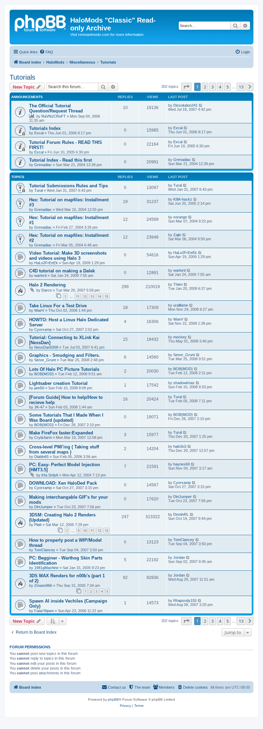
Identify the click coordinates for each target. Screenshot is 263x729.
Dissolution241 (185, 105)
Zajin (177, 235)
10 (85, 530)
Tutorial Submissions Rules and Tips (68, 185)
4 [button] (220, 87)
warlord (40, 275)
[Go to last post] (201, 105)
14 (99, 296)
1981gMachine (46, 568)
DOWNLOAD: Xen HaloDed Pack (63, 483)
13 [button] (241, 87)
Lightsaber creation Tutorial (58, 383)
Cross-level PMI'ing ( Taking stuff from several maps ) (64, 449)
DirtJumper (43, 507)
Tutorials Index (45, 128)
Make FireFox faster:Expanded (61, 432)
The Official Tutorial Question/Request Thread (56, 108)
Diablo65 (41, 457)
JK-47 (39, 407)
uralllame (180, 305)
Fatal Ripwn (44, 611)
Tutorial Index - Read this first (60, 160)
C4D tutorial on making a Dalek (62, 270)
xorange (180, 217)
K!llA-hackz (182, 199)
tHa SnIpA (49, 475)
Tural (38, 190)
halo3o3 (179, 446)
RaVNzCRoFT (53, 116)
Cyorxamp (43, 329)
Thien (178, 284)
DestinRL (181, 514)
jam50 (39, 388)
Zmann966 (43, 585)
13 (92, 296)
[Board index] (40, 22)
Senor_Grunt (45, 360)
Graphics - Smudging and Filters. (64, 355)
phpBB (113, 699)
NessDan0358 (46, 347)
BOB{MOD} (44, 374)
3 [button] (212, 87)
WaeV (39, 310)
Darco (46, 290)
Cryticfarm (43, 437)
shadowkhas (184, 383)
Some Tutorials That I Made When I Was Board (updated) (66, 418)
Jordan (179, 557)
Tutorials (22, 77)
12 (85, 296)
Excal (38, 133)
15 (106, 296)
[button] (186, 87)
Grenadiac (43, 165)
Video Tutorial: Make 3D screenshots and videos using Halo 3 (68, 256)
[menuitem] (46, 52)
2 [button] (205, 87)
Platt (37, 525)
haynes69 (181, 464)
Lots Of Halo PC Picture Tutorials (64, 369)
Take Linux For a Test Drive (58, 305)
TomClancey (44, 550)
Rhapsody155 (185, 600)
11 (77, 296)
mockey (180, 337)
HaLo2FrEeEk (46, 263)
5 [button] (227, 87)
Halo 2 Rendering (47, 284)
